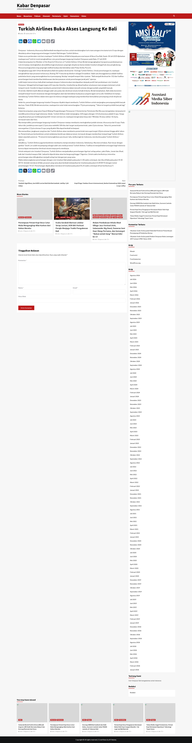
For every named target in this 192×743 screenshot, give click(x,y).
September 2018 (136, 638)
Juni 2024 (133, 377)
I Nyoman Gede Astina (138, 231)
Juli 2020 (133, 552)
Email (75, 288)
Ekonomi (46, 16)
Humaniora (74, 16)
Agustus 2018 (135, 642)
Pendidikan (122, 720)
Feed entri (133, 255)
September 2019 (136, 592)
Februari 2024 (135, 392)
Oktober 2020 (135, 549)
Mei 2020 (133, 560)
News (19, 16)
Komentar (22, 260)
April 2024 (133, 385)
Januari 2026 (134, 303)
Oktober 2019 (135, 588)
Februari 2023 (135, 439)
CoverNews (102, 740)
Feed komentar (135, 259)
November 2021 (135, 498)
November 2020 (135, 545)
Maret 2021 (134, 529)
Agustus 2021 (135, 510)
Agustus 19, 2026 (156, 731)
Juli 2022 (133, 467)
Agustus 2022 (135, 463)
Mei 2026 (133, 287)
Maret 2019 (134, 615)
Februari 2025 (135, 346)
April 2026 (133, 291)
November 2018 (135, 631)
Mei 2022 (133, 474)
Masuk (132, 251)
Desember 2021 (135, 494)
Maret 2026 (134, 295)
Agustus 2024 (135, 369)
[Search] (174, 16)
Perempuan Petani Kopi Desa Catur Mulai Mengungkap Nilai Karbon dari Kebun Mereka (34, 225)
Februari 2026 (135, 299)
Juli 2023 (133, 420)
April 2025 (133, 338)
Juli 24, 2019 (29, 33)
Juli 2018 (133, 646)
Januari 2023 (134, 443)
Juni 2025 (133, 330)
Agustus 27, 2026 (28, 731)
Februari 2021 (135, 533)
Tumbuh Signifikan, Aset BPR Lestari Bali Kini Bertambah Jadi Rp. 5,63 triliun (43, 183)
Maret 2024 (134, 389)
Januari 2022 (134, 490)
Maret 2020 (134, 568)
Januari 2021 (134, 537)
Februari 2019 (135, 619)
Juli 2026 (133, 279)
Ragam (73, 217)
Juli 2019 (133, 599)
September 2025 (136, 318)
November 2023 (135, 404)
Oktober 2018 (135, 634)
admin (21, 33)
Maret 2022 (134, 482)
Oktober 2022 (135, 455)
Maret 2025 (134, 342)
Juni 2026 (133, 283)
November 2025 (135, 310)
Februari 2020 (135, 572)
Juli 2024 (133, 373)
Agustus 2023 (135, 416)
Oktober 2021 (135, 502)
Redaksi (132, 692)
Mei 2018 (133, 654)
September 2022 (136, 459)
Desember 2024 (135, 353)
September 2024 (136, 365)
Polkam (37, 16)
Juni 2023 (133, 424)
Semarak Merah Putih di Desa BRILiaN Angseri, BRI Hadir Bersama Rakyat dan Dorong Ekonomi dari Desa (149, 192)
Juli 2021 (133, 513)
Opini (65, 16)
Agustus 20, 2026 (124, 731)
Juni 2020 (133, 556)
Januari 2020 (134, 576)
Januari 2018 (134, 670)
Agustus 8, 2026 (102, 239)
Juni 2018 (133, 650)
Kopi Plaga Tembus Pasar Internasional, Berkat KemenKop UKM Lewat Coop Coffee (100, 183)
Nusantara (28, 16)
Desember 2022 (135, 447)
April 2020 (133, 564)
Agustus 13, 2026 (66, 234)
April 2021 (133, 525)
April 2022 (133, 478)
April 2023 (133, 431)
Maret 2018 (134, 662)
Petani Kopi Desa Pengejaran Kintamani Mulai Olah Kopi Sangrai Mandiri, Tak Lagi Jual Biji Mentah (149, 211)
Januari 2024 (134, 396)
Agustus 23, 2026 (92, 731)
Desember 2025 (135, 307)
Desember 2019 (135, 580)
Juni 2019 (133, 603)
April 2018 (133, 658)
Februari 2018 (135, 666)
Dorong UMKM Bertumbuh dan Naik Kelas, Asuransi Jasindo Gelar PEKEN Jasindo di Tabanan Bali (150, 204)
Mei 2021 (133, 521)
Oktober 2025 (135, 314)
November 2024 (135, 357)
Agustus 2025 (135, 322)
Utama (120, 217)
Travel (115, 217)
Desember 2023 (135, 400)
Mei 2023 (133, 428)
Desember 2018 (135, 627)
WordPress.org (135, 263)
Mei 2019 (133, 607)
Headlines (107, 215)
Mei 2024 (133, 381)
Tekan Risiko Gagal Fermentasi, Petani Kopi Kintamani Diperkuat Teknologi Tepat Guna (149, 217)
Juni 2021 (133, 517)
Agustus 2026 (135, 275)
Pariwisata (56, 16)
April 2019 (133, 611)
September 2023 (136, 412)
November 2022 (135, 451)
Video (84, 16)
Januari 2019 (134, 623)
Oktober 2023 (135, 408)
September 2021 (136, 506)
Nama (21, 288)
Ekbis (57, 217)
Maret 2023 (134, 435)
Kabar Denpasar (33, 5)
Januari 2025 (134, 349)
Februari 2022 (135, 486)
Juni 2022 (133, 471)
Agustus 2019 (135, 595)
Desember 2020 (135, 541)
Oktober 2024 (135, 361)
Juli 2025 (133, 326)
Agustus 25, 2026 (28, 231)
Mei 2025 (133, 334)
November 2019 (135, 584)
